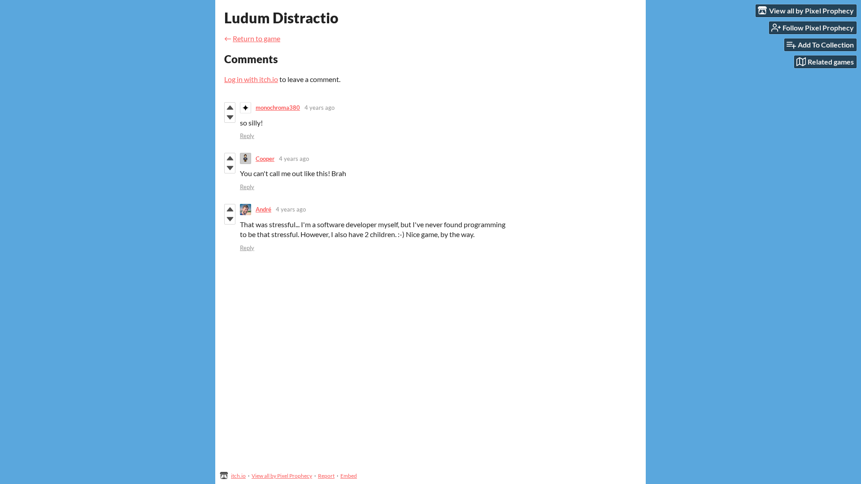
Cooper (265, 158)
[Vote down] (230, 117)
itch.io (238, 475)
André (263, 209)
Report (326, 475)
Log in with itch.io (251, 79)
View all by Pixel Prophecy (282, 475)
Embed (348, 475)
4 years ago (319, 107)
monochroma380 (278, 107)
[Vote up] (230, 107)
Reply (247, 135)
